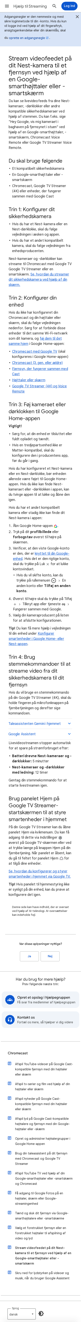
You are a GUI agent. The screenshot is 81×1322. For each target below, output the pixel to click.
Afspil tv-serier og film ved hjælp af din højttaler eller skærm (42, 1086)
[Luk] (77, 17)
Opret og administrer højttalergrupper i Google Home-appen (42, 1141)
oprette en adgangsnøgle (27, 38)
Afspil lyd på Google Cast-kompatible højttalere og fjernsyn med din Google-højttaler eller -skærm (42, 1124)
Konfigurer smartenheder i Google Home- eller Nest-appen (36, 638)
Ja (29, 956)
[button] (7, 6)
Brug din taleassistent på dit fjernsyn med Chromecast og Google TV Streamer (41, 1158)
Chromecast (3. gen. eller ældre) (37, 363)
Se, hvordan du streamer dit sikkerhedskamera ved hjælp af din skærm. (39, 279)
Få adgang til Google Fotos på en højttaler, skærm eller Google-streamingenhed (39, 1198)
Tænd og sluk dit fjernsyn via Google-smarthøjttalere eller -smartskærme (41, 1215)
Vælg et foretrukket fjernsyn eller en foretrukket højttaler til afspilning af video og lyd (40, 1233)
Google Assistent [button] (22, 734)
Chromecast (18, 1053)
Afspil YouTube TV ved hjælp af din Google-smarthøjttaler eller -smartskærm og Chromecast (44, 1178)
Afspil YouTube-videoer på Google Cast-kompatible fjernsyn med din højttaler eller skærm (44, 1069)
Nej (50, 956)
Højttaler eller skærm (28, 380)
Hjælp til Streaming (30, 6)
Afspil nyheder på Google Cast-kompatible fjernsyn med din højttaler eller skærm (41, 1104)
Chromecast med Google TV (34, 351)
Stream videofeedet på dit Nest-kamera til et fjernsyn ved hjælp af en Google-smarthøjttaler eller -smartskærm (43, 1255)
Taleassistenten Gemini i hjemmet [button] (34, 724)
